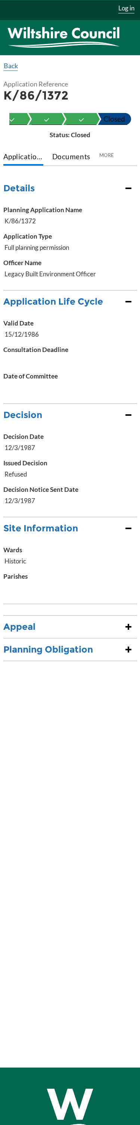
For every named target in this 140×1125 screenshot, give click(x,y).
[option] (47, 119)
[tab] (23, 157)
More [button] (106, 155)
